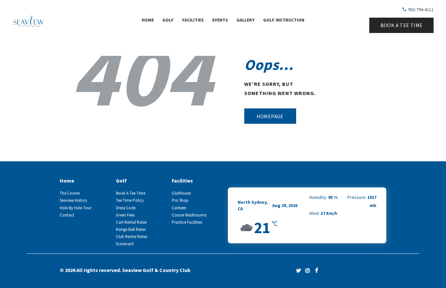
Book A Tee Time (130, 193)
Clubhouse (181, 193)
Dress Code (125, 208)
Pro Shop (180, 200)
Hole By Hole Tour (75, 208)
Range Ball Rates (131, 229)
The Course (70, 193)
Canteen (179, 208)
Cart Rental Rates (131, 222)
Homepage (270, 116)
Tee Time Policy (130, 200)
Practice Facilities (187, 222)
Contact (67, 215)
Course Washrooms (189, 215)
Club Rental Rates (131, 236)
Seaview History (73, 200)
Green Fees (125, 215)
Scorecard (125, 244)
